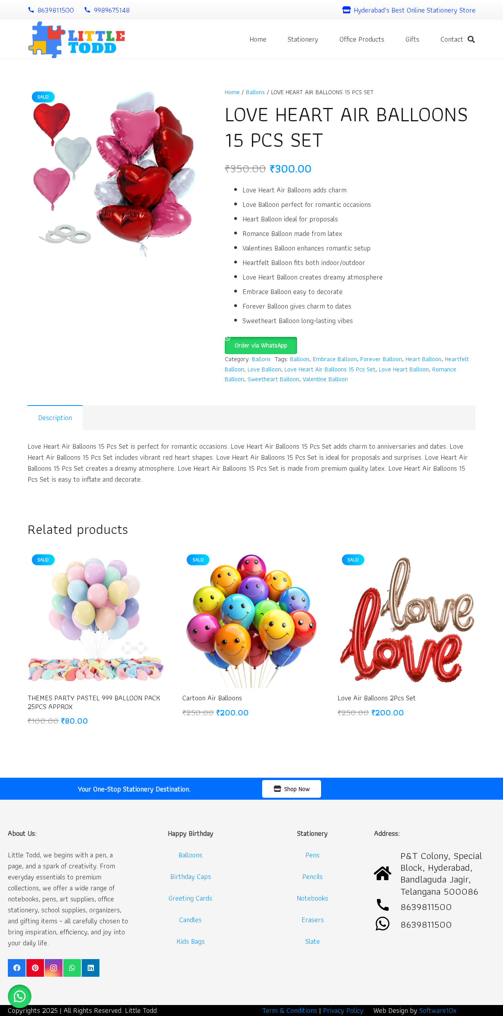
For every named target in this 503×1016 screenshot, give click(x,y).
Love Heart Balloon (404, 369)
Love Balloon (264, 369)
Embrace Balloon (335, 359)
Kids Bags (190, 941)
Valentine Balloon (325, 379)
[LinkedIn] (90, 968)
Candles (190, 919)
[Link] (76, 39)
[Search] (471, 39)
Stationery (303, 39)
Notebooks (312, 898)
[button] (261, 342)
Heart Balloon (423, 359)
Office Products (362, 39)
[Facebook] (17, 968)
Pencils (312, 876)
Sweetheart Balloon (273, 379)
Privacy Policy (343, 1010)
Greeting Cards (190, 898)
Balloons (190, 855)
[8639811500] (387, 924)
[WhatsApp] (72, 968)
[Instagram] (53, 968)
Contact (452, 39)
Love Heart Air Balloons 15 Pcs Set (330, 369)
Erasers (312, 919)
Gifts (412, 39)
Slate (312, 941)
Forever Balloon (381, 359)
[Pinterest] (35, 968)
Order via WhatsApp (261, 345)
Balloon (299, 359)
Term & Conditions (289, 1010)
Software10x (438, 1010)
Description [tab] (55, 417)
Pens (312, 855)
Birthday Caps (190, 876)
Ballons (255, 92)
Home (258, 39)
